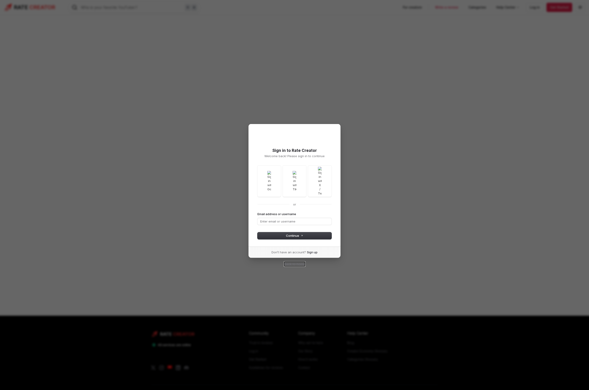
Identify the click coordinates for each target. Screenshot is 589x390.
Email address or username (276, 214)
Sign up (312, 252)
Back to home (294, 264)
